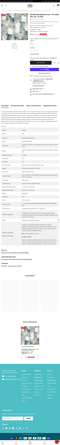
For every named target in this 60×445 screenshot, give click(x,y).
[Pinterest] (9, 428)
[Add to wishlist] (37, 329)
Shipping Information (49, 105)
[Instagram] (6, 428)
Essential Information (17, 105)
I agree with (35, 66)
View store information (38, 85)
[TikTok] (13, 428)
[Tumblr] (16, 428)
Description (5, 105)
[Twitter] (23, 428)
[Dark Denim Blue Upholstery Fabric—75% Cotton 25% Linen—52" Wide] (30, 335)
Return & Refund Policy (33, 105)
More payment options (44, 73)
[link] (54, 63)
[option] (14, 26)
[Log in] (54, 5)
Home (3, 10)
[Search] (6, 6)
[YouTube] (19, 428)
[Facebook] (3, 428)
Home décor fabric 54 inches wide (43, 25)
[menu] (2, 6)
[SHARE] (57, 63)
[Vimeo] (26, 428)
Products (9, 10)
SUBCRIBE (28, 418)
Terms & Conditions (43, 66)
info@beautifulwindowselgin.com (13, 379)
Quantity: (32, 47)
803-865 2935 (12, 376)
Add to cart (41, 62)
